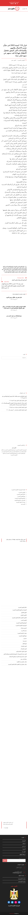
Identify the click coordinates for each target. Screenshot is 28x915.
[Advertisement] (14, 29)
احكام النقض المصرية (20, 266)
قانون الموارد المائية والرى (21, 651)
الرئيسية (24, 840)
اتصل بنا (24, 851)
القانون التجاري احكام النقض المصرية (12, 267)
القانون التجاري (21, 267)
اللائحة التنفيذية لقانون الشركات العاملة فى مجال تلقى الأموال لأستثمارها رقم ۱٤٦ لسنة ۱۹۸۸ (14, 307)
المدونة (24, 849)
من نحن (24, 846)
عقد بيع (20, 270)
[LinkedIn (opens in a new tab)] (12, 3)
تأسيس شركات (24, 628)
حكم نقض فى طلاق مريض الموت (14, 297)
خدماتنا (24, 843)
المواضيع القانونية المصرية (20, 498)
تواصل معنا (6, 827)
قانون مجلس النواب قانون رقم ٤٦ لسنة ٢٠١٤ (18, 400)
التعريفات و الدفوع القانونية (20, 500)
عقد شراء (16, 270)
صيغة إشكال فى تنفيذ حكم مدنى (14, 316)
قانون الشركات (24, 648)
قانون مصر (13, 60)
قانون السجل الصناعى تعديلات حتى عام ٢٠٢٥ (18, 407)
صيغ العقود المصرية (21, 496)
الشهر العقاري (24, 612)
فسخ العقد (13, 270)
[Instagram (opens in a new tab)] (14, 3)
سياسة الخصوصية (22, 878)
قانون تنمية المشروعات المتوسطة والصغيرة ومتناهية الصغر (15, 654)
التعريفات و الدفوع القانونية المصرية (11, 266)
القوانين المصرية (21, 60)
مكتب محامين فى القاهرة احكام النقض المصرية (12, 272)
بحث (5, 860)
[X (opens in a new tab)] (17, 3)
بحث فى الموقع (22, 858)
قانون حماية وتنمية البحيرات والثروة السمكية (18, 656)
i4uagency (16, 913)
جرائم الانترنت (24, 630)
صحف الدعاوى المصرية (7, 269)
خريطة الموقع (23, 854)
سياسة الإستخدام (22, 881)
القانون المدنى (24, 620)
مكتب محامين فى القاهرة (22, 661)
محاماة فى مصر (8, 270)
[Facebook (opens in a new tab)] (15, 3)
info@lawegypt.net (17, 872)
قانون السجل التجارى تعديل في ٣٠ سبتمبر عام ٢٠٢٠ (16, 410)
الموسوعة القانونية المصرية (16, 269)
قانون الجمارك (24, 646)
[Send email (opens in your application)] (10, 3)
